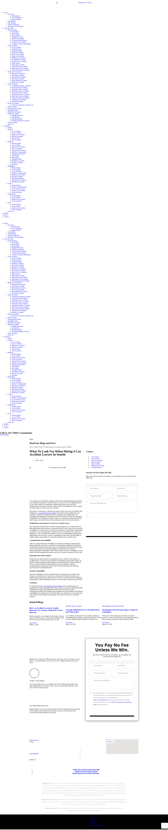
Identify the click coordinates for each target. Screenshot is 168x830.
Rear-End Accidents (18, 54)
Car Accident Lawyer (18, 189)
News (5, 215)
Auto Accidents (12, 45)
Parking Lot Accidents (18, 58)
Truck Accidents (13, 84)
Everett (10, 183)
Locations (7, 126)
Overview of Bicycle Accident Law (23, 105)
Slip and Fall (15, 117)
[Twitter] (47, 759)
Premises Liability (13, 114)
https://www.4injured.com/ (109, 520)
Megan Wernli (16, 19)
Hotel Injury (15, 33)
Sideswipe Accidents (18, 65)
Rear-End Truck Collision (20, 87)
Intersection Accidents (18, 73)
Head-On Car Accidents (19, 61)
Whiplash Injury (17, 49)
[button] (84, 220)
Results (6, 213)
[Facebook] (40, 759)
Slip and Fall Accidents (19, 150)
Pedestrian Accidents (14, 112)
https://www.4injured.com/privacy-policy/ (120, 523)
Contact (6, 217)
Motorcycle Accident (18, 134)
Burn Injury (15, 157)
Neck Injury (15, 31)
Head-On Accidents (18, 82)
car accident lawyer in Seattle (47, 513)
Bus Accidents (12, 107)
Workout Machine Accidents (20, 121)
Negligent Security (17, 37)
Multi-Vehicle (16, 63)
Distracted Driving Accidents (20, 70)
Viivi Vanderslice (17, 18)
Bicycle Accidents (13, 103)
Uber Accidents (16, 47)
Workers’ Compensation (19, 152)
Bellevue (10, 141)
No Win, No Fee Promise (15, 26)
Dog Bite (14, 164)
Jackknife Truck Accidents (20, 89)
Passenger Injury (17, 51)
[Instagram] (55, 759)
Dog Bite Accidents (18, 178)
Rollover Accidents (17, 52)
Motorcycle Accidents (14, 72)
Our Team (11, 14)
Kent (9, 203)
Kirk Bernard (16, 16)
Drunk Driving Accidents (19, 66)
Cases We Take (8, 28)
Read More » (34, 623)
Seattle (10, 127)
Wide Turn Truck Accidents (20, 96)
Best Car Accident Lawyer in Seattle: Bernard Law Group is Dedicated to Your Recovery (46, 610)
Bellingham (11, 166)
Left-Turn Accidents (18, 75)
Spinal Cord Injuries (18, 38)
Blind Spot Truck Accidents (20, 91)
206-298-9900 (4, 435)
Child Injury (15, 155)
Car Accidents (16, 131)
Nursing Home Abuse (14, 108)
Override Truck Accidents (20, 93)
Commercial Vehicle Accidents (21, 86)
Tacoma (10, 129)
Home (31, 447)
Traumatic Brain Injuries (19, 40)
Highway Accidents (18, 56)
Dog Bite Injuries (17, 119)
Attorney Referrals (13, 25)
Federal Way (12, 194)
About (6, 12)
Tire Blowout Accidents (19, 100)
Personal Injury (12, 30)
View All (10, 124)
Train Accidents (12, 122)
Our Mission (11, 21)
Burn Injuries (16, 35)
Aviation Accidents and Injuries (21, 44)
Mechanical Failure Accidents (21, 94)
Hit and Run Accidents (19, 59)
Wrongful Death (13, 110)
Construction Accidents (19, 42)
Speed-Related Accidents (19, 80)
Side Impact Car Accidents (20, 68)
